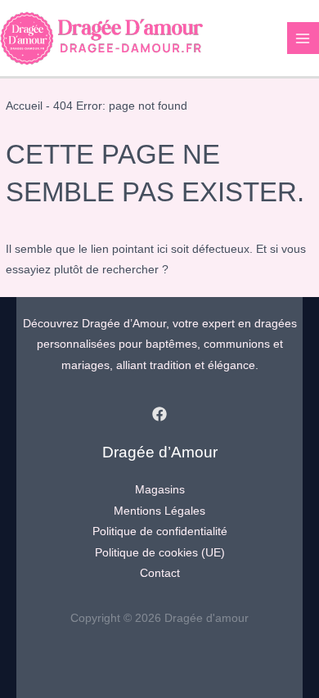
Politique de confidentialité (159, 531)
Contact (160, 573)
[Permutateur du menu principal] (303, 38)
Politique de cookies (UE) (160, 553)
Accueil (24, 106)
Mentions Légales (159, 511)
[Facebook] (159, 414)
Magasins (160, 490)
